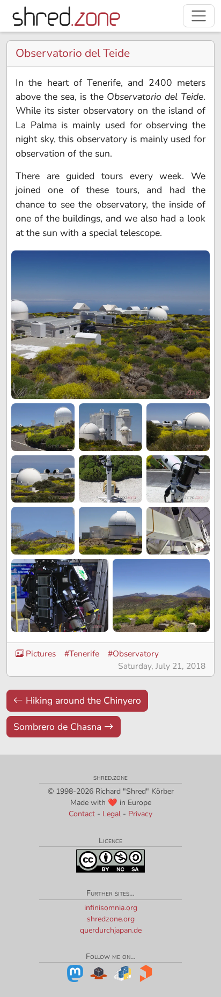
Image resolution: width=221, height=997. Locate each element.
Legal (111, 814)
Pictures (41, 653)
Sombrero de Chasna (58, 726)
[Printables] (146, 972)
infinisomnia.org (110, 908)
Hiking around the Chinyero (82, 700)
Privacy (140, 814)
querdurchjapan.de (111, 930)
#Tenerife (81, 653)
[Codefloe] (98, 972)
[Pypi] (122, 972)
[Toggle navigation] (199, 15)
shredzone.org (111, 919)
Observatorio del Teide (73, 53)
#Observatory (133, 653)
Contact (82, 814)
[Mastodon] (75, 972)
